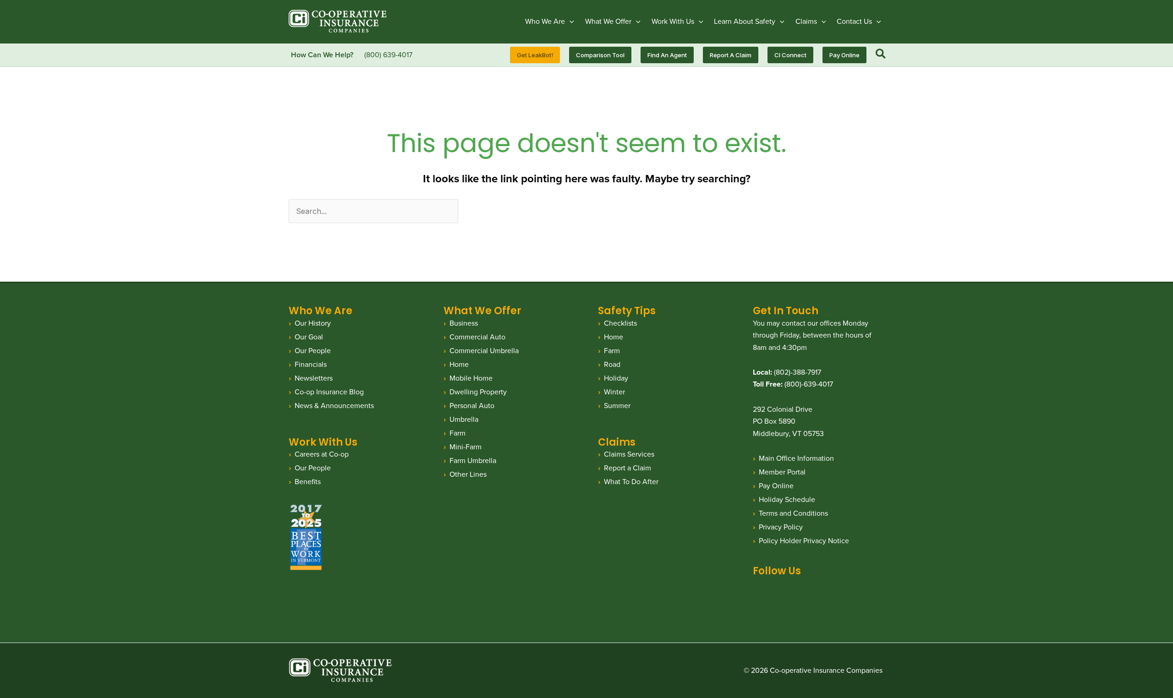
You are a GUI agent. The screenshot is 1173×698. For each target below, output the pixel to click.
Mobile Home (471, 378)
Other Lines (468, 474)
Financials (311, 364)
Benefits (308, 481)
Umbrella (463, 419)
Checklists (620, 323)
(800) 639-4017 (388, 54)
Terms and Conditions (793, 513)
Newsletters (314, 378)
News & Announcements (334, 405)
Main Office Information (796, 458)
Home (459, 364)
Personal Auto (471, 405)
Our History (313, 323)
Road (612, 364)
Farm (457, 433)
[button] (569, 21)
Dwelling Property (478, 392)
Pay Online (776, 485)
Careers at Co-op (322, 454)
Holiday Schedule (787, 499)
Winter (614, 392)
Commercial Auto (477, 337)
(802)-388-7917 (797, 372)
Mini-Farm (465, 447)
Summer (617, 405)
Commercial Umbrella (484, 350)
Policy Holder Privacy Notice (804, 540)
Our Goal (309, 337)
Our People (313, 350)
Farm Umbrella (472, 460)
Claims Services (629, 454)
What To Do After (631, 481)
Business (463, 323)
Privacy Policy (781, 527)
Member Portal (782, 472)
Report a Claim (627, 468)
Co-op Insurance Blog (329, 392)
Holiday (616, 378)
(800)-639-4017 (808, 384)
